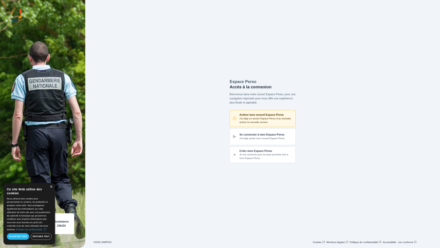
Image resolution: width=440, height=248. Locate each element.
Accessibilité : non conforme (398, 242)
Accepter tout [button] (18, 236)
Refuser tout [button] (41, 236)
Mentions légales (335, 242)
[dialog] (29, 214)
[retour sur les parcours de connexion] (16, 15)
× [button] (51, 186)
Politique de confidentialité (364, 242)
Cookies (317, 242)
